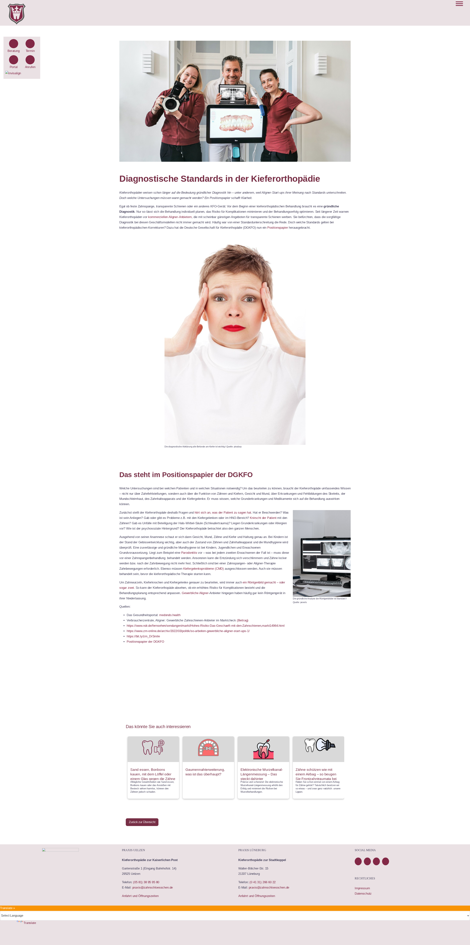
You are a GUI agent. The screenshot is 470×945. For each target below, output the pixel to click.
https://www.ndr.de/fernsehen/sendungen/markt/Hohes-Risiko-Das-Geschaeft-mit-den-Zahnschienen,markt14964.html (206, 625)
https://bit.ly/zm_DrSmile (143, 636)
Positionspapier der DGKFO (145, 641)
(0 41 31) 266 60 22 (263, 882)
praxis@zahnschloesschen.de (152, 887)
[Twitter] (376, 861)
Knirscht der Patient (263, 518)
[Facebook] (358, 861)
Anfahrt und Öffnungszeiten (140, 896)
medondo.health (169, 615)
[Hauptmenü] (459, 3)
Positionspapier (277, 227)
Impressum (362, 888)
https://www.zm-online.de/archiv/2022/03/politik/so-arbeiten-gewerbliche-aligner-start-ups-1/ (188, 631)
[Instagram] (385, 861)
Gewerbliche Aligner (195, 593)
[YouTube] (367, 861)
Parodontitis (189, 552)
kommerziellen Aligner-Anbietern (170, 217)
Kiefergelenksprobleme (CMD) (203, 568)
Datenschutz (363, 893)
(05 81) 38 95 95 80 (146, 882)
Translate (30, 923)
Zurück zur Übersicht (142, 822)
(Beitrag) (242, 620)
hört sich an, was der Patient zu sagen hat (223, 512)
